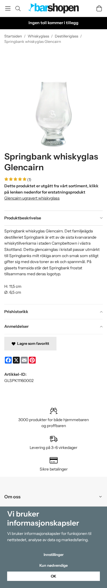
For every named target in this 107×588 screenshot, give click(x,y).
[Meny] (8, 8)
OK (53, 576)
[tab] (53, 218)
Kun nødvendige (53, 565)
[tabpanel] (53, 264)
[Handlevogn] (99, 8)
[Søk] (18, 8)
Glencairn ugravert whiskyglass (32, 198)
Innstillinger (54, 554)
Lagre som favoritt (32, 343)
